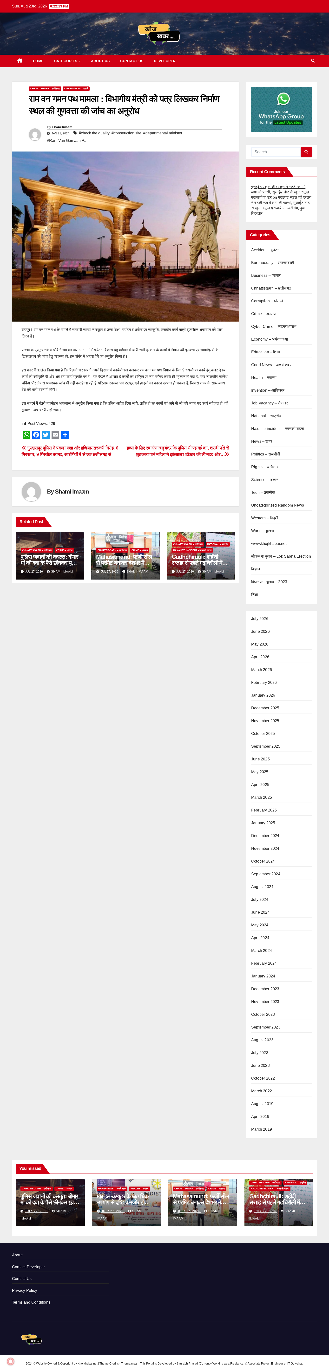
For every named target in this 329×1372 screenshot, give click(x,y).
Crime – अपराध (64, 550)
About (17, 1255)
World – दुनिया (262, 531)
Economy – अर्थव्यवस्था (269, 339)
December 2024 (265, 836)
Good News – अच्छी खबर (271, 365)
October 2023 (263, 1014)
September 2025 (265, 746)
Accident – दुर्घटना (265, 250)
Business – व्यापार (266, 275)
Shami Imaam (62, 127)
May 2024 (260, 925)
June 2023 (260, 1065)
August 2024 (262, 887)
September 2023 (265, 1027)
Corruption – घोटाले (267, 301)
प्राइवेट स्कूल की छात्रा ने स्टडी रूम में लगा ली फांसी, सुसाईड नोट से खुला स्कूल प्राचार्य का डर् (280, 192)
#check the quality (94, 133)
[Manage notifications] (10, 1361)
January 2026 (263, 695)
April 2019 (260, 1117)
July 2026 (259, 619)
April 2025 (260, 785)
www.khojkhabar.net (269, 543)
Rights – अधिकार (264, 467)
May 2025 (260, 772)
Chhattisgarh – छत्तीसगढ (45, 88)
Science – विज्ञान (265, 480)
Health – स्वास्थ (264, 378)
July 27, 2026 (36, 1211)
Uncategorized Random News (277, 505)
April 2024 (260, 938)
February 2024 (264, 963)
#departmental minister (162, 133)
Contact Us (131, 61)
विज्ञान (255, 569)
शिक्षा (254, 595)
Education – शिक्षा (265, 352)
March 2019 (261, 1129)
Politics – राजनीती (265, 454)
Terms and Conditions (31, 1302)
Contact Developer (28, 1267)
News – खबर (261, 441)
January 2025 (263, 823)
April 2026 (260, 657)
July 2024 (259, 899)
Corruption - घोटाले (76, 88)
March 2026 (261, 670)
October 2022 (263, 1078)
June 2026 (260, 631)
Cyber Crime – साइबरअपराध (273, 326)
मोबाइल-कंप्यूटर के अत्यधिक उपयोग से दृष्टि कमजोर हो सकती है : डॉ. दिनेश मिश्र (123, 1202)
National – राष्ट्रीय (217, 544)
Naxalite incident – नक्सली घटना (277, 429)
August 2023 (262, 1040)
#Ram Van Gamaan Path (68, 141)
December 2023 (265, 989)
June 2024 (260, 912)
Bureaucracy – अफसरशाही (272, 263)
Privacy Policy (24, 1290)
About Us (100, 61)
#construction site (126, 133)
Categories (66, 61)
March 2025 (261, 797)
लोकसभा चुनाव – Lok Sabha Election (281, 556)
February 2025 (264, 810)
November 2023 (265, 1002)
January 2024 (263, 976)
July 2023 (259, 1053)
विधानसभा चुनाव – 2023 (269, 582)
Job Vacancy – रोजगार (269, 403)
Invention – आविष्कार (267, 390)
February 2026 (264, 682)
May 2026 (260, 644)
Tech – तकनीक (263, 492)
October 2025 (263, 734)
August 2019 (262, 1104)
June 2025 (260, 759)
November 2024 (265, 848)
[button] (313, 61)
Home (38, 61)
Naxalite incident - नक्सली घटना (192, 550)
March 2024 (261, 951)
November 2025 (265, 721)
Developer (165, 61)
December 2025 (265, 708)
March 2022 (261, 1091)
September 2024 (265, 874)
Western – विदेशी (264, 518)
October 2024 (263, 861)
